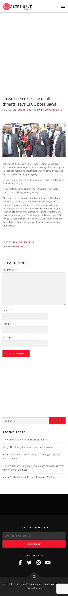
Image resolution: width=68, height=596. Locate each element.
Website (7, 337)
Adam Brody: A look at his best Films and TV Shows (30, 477)
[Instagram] (38, 562)
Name (6, 310)
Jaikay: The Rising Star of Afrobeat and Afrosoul (27, 447)
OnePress (49, 584)
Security (29, 242)
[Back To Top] (34, 576)
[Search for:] (25, 420)
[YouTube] (47, 562)
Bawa (16, 246)
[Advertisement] (34, 48)
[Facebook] (20, 562)
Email (7, 323)
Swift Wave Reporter (50, 109)
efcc (23, 246)
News (19, 242)
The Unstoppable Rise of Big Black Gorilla (24, 439)
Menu (62, 6)
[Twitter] (29, 562)
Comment (9, 270)
